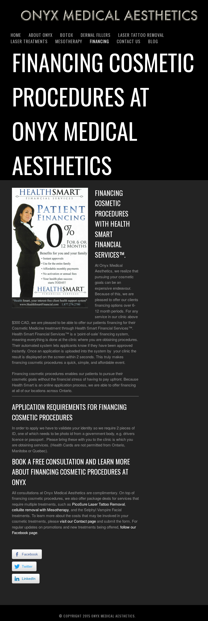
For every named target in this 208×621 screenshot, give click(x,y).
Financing (99, 41)
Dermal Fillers (96, 35)
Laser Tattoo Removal (141, 35)
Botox (66, 35)
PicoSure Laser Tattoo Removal (98, 504)
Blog (153, 41)
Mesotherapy (68, 41)
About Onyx (41, 35)
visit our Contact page (78, 521)
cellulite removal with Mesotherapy (40, 509)
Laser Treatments (29, 41)
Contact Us (129, 41)
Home (16, 35)
